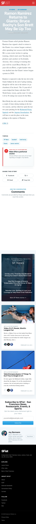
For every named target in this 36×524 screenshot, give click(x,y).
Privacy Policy (5, 517)
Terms (3, 520)
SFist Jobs (4, 468)
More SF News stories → (18, 297)
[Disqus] (18, 226)
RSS (2, 506)
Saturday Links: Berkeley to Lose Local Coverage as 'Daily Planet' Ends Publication (18, 291)
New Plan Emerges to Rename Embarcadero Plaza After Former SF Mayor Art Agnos (18, 283)
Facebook (4, 500)
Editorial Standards (6, 485)
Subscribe (18, 423)
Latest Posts (5, 465)
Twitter (3, 503)
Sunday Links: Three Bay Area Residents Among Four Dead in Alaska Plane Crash (18, 274)
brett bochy (23, 139)
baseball (14, 139)
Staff (2, 482)
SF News (12, 9)
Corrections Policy (6, 488)
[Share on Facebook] (11, 344)
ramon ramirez (15, 143)
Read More (30, 436)
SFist (4, 451)
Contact (3, 491)
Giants (5, 143)
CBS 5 (5, 123)
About (3, 479)
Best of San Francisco (7, 471)
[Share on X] (8, 344)
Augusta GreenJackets (21, 112)
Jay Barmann (22, 9)
